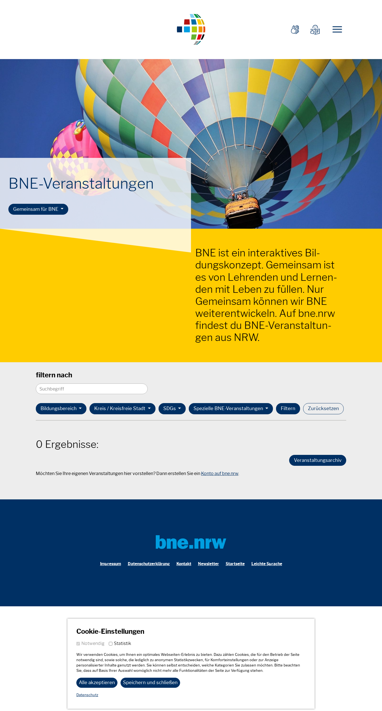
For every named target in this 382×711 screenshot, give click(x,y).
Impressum (110, 564)
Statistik (122, 643)
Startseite (235, 564)
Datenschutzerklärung (149, 564)
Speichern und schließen (150, 682)
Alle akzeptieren (97, 682)
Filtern (288, 408)
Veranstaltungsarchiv (317, 460)
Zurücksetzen (323, 408)
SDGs (170, 408)
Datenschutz (87, 695)
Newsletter (208, 564)
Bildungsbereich (59, 408)
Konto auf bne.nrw (219, 473)
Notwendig (93, 643)
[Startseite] (191, 28)
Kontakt (183, 564)
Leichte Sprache (266, 564)
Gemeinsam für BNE (36, 209)
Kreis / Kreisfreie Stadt (120, 408)
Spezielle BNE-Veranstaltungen (229, 408)
